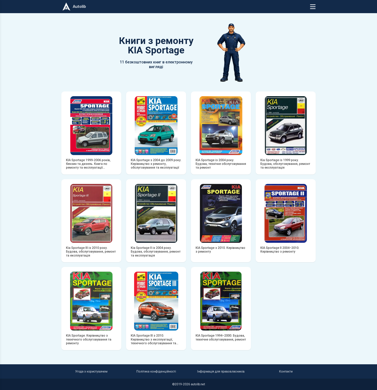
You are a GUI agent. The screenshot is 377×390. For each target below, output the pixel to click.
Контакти (286, 371)
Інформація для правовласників (221, 371)
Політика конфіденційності (156, 371)
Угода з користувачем (91, 371)
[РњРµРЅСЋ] (313, 6)
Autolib (79, 6)
